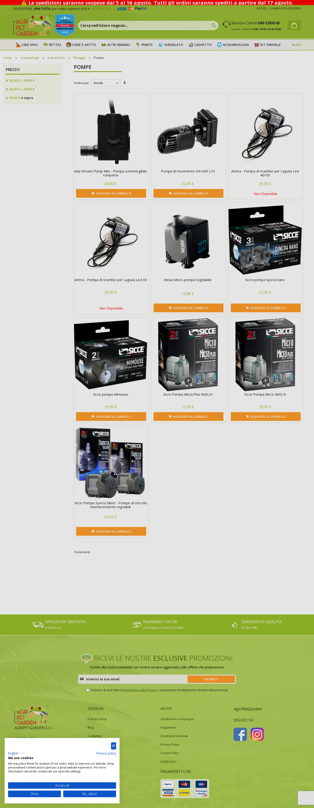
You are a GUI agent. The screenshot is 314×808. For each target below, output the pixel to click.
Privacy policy (106, 753)
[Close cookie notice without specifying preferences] (113, 745)
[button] (15, 753)
